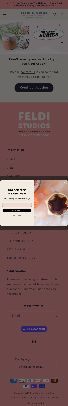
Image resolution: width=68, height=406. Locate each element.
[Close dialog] (66, 182)
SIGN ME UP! (17, 210)
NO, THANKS (17, 215)
